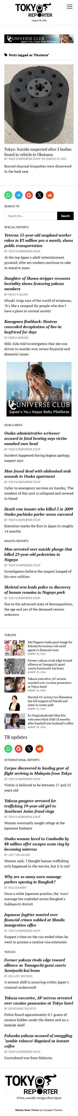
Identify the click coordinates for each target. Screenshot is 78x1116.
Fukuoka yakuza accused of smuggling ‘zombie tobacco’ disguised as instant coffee (38, 1041)
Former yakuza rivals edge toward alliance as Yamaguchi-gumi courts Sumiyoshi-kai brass (50, 664)
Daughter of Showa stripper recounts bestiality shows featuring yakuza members (37, 283)
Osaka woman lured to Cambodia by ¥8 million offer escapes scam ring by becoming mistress (36, 844)
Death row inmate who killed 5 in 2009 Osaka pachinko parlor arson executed (38, 511)
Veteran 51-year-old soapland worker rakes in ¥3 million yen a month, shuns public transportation (38, 240)
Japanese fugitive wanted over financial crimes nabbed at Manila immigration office (34, 920)
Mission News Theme (27, 1110)
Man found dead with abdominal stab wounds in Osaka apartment (37, 473)
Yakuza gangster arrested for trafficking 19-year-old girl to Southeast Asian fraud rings (30, 806)
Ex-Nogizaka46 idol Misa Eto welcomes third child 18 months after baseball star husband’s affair (50, 719)
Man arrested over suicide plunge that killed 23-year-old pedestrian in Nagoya (38, 554)
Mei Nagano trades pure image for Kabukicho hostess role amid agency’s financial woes (50, 646)
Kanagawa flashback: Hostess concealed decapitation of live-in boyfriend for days (33, 326)
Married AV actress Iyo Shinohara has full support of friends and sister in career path (50, 701)
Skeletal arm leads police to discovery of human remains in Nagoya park (37, 589)
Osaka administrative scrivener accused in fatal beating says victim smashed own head (35, 438)
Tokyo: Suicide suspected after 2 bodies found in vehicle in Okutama (38, 152)
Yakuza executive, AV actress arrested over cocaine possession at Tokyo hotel (49, 683)
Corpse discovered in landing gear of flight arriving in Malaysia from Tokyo (38, 770)
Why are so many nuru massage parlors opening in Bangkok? (32, 879)
